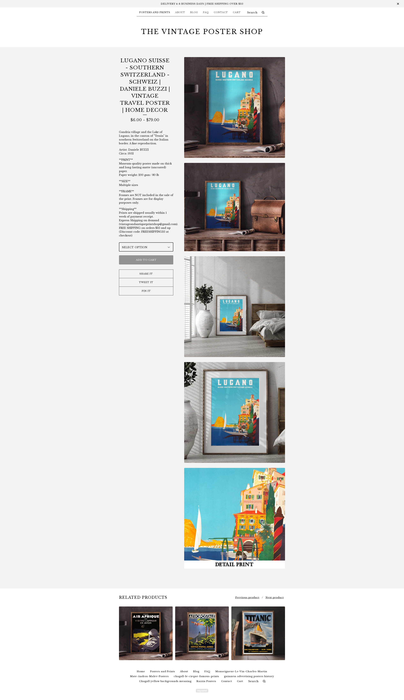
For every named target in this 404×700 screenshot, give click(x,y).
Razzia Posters (206, 681)
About (180, 12)
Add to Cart (146, 259)
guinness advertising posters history (249, 676)
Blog (194, 12)
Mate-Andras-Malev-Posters (149, 676)
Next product (275, 597)
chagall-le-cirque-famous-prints (196, 676)
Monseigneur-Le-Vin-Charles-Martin (241, 671)
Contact (221, 12)
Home (141, 671)
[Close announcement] (398, 3)
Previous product (247, 597)
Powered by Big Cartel (202, 690)
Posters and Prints (154, 12)
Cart (237, 12)
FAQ (206, 12)
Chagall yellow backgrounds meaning (165, 681)
